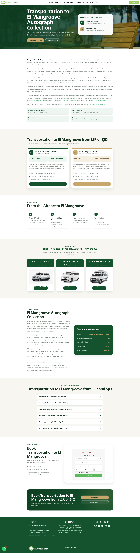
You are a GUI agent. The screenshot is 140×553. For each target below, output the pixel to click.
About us (58, 2)
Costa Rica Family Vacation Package (39, 530)
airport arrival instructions (34, 100)
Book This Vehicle (40, 287)
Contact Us (93, 2)
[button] (4, 549)
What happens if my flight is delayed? (51, 422)
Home (51, 2)
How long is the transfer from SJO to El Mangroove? (56, 409)
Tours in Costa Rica (82, 2)
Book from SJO (92, 184)
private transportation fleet (98, 100)
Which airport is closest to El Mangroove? (52, 397)
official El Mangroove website (97, 104)
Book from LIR (48, 184)
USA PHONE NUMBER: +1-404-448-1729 (70, 525)
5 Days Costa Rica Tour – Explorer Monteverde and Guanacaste (42, 536)
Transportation (68, 2)
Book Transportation (52, 40)
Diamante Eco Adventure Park (37, 533)
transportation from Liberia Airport (67, 100)
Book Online (94, 497)
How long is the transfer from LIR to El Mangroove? (55, 403)
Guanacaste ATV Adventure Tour (38, 525)
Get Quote (134, 2)
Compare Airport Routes (35, 40)
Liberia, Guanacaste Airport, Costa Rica (70, 532)
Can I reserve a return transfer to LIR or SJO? (53, 428)
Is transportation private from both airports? (53, 415)
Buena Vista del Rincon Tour (37, 528)
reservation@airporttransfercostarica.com (70, 530)
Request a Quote (94, 502)
